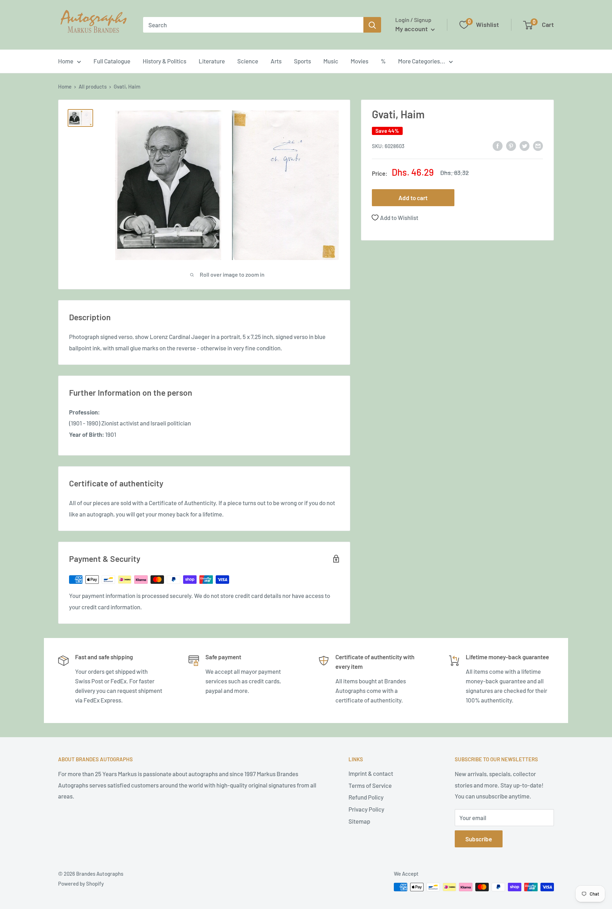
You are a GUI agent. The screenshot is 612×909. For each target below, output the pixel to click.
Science (247, 60)
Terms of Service (370, 785)
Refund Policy (366, 797)
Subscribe (478, 838)
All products (93, 86)
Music (330, 60)
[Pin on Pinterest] (511, 145)
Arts (276, 60)
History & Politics (164, 60)
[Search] (372, 25)
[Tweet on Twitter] (524, 145)
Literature (212, 60)
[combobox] (253, 25)
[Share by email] (538, 145)
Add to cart (412, 197)
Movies (359, 60)
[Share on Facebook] (498, 145)
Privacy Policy (366, 809)
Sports (302, 60)
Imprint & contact (370, 773)
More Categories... (421, 60)
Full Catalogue (112, 60)
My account (412, 29)
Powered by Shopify (81, 883)
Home (65, 60)
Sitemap (359, 821)
